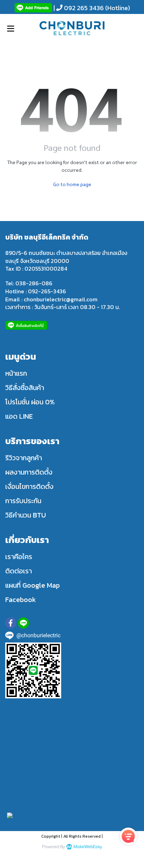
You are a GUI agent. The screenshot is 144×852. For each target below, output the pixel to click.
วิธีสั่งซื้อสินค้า (24, 387)
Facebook (20, 599)
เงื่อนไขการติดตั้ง (29, 486)
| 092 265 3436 (78, 8)
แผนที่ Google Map (32, 585)
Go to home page (72, 184)
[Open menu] (10, 29)
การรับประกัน (23, 500)
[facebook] (10, 623)
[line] (23, 623)
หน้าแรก (16, 373)
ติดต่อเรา (18, 571)
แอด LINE (19, 416)
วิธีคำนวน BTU (25, 515)
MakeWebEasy (87, 847)
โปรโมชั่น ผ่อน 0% (30, 402)
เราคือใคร (18, 556)
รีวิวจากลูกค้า (23, 458)
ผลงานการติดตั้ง (28, 472)
